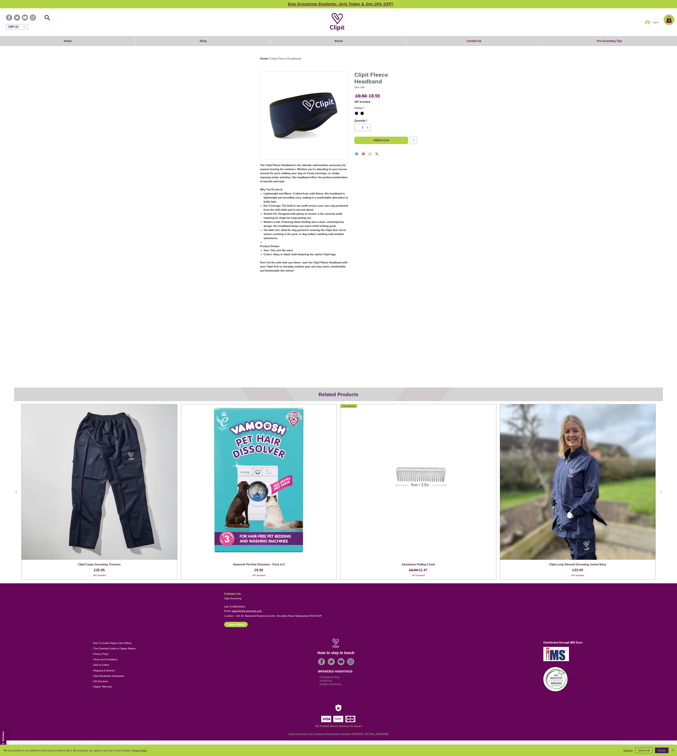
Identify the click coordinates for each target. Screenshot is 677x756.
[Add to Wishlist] (413, 140)
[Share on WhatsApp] (370, 154)
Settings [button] (627, 750)
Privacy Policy (139, 750)
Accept (662, 750)
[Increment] (367, 127)
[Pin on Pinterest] (363, 154)
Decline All (644, 750)
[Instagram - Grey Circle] (33, 17)
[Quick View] (99, 482)
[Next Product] (661, 494)
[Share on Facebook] (357, 154)
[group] (338, 494)
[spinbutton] (362, 127)
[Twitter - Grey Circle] (17, 17)
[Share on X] (377, 154)
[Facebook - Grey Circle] (9, 17)
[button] (669, 19)
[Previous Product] (16, 494)
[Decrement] (357, 127)
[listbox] (17, 26)
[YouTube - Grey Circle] (25, 17)
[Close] (673, 750)
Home (264, 58)
